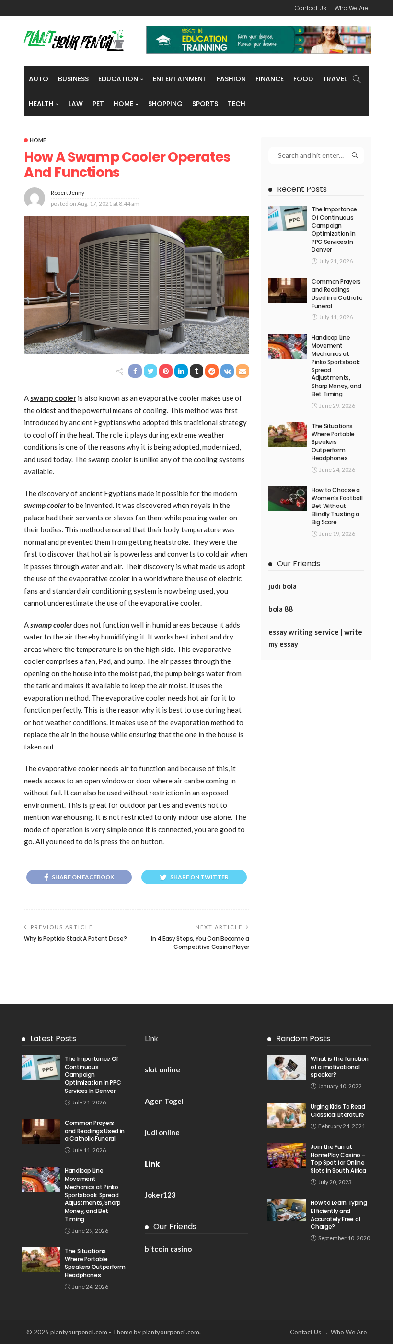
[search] (356, 78)
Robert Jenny (67, 192)
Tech (236, 104)
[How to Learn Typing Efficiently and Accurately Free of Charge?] (286, 1210)
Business (73, 79)
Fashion (231, 79)
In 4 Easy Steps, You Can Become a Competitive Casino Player (200, 943)
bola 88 (280, 609)
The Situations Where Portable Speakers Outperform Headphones (333, 442)
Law (76, 104)
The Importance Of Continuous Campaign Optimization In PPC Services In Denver (334, 229)
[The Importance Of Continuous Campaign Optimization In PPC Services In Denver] (287, 218)
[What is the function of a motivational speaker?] (286, 1067)
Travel (335, 79)
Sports (205, 104)
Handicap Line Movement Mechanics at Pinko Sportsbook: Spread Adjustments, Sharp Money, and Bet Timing (336, 365)
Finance (269, 79)
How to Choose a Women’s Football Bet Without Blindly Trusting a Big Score (337, 506)
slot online (162, 1069)
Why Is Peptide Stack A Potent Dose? (75, 939)
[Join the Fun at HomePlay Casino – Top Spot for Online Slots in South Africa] (286, 1155)
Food (303, 79)
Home (123, 104)
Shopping (165, 104)
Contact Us (310, 8)
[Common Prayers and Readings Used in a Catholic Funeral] (287, 290)
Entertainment (180, 79)
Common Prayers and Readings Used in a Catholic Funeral (337, 293)
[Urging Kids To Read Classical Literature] (286, 1115)
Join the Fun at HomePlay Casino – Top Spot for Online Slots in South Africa (338, 1159)
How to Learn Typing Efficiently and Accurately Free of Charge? (339, 1215)
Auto (38, 79)
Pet (98, 104)
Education (118, 79)
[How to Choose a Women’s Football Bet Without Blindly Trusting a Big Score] (287, 498)
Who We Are (351, 8)
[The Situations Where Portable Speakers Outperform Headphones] (287, 434)
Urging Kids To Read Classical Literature (338, 1110)
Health (41, 104)
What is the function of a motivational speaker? (340, 1067)
